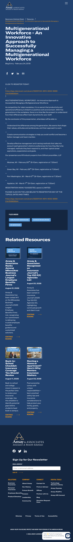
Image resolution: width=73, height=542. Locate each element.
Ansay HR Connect (58, 495)
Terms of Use (39, 516)
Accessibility (53, 516)
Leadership (26, 497)
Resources (30, 19)
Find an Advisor (42, 487)
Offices (39, 490)
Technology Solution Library (57, 483)
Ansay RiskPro (56, 491)
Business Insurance (11, 483)
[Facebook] (7, 74)
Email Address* (18, 464)
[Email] (23, 74)
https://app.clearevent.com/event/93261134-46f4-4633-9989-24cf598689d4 (31, 92)
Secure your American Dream (14, 19)
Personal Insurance (11, 488)
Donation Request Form (43, 501)
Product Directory (14, 496)
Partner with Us (42, 494)
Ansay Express (56, 488)
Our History (26, 487)
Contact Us (40, 483)
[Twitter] (12, 74)
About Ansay (27, 483)
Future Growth (27, 490)
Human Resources (41, 220)
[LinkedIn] (18, 74)
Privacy (28, 516)
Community (26, 501)
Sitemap (19, 516)
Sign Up (15, 472)
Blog (38, 497)
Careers (25, 494)
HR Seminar (15, 225)
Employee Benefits (15, 493)
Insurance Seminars (19, 220)
